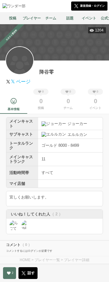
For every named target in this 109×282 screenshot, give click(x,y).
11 (43, 159)
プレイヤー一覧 (47, 260)
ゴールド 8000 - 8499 (60, 145)
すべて (47, 172)
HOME (25, 260)
